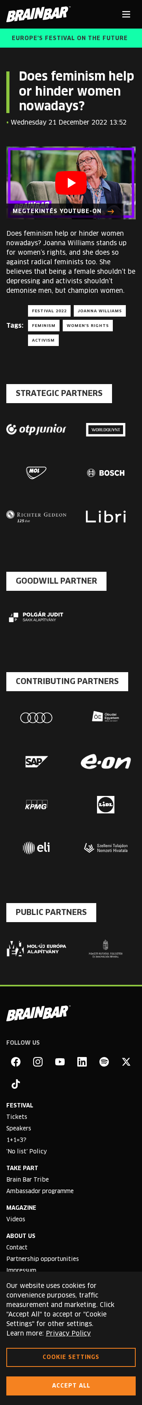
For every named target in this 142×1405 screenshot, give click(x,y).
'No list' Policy (26, 1152)
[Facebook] (15, 1061)
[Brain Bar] (40, 14)
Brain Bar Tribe (27, 1180)
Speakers (18, 1129)
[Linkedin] (82, 1061)
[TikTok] (15, 1084)
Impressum (21, 1271)
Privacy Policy (68, 1333)
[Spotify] (104, 1061)
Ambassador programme (40, 1191)
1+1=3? (16, 1140)
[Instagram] (37, 1061)
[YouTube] (59, 1061)
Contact (17, 1248)
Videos (15, 1219)
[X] (126, 1061)
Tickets (16, 1117)
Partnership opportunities (42, 1259)
